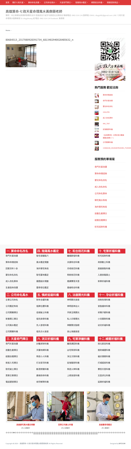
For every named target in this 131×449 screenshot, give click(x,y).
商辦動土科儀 (104, 262)
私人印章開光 (73, 319)
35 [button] (69, 432)
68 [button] (37, 433)
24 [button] (49, 432)
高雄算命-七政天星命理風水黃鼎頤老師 (34, 11)
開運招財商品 (112, 2)
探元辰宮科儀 (104, 343)
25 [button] (50, 432)
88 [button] (74, 433)
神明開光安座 (73, 299)
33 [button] (65, 432)
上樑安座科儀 (73, 375)
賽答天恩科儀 (104, 369)
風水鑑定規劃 (42, 262)
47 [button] (91, 432)
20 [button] (41, 432)
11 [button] (25, 432)
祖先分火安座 (42, 331)
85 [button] (69, 433)
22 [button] (45, 432)
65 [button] (124, 432)
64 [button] (122, 432)
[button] (8, 411)
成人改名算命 (108, 118)
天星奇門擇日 (65, 2)
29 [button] (58, 432)
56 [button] (107, 432)
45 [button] (87, 432)
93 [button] (84, 433)
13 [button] (28, 432)
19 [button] (39, 432)
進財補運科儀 (104, 350)
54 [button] (104, 432)
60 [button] (115, 432)
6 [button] (15, 432)
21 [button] (43, 432)
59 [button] (113, 432)
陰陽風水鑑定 (80, 2)
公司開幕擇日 (12, 312)
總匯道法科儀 (96, 2)
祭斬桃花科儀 (73, 275)
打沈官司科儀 (42, 362)
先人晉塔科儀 (42, 325)
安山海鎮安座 (73, 331)
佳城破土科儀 (42, 312)
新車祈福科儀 (104, 281)
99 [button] (95, 433)
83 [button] (65, 433)
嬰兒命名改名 (108, 106)
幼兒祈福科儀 (104, 325)
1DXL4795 (106, 112)
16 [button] (34, 432)
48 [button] (93, 432)
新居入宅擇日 (12, 362)
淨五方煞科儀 (73, 356)
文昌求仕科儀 (104, 375)
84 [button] (67, 433)
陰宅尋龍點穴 (42, 256)
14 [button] (30, 432)
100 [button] (96, 433)
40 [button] (78, 432)
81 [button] (61, 433)
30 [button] (60, 432)
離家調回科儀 (73, 343)
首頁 (7, 2)
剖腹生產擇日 (101, 213)
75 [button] (50, 433)
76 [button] (52, 433)
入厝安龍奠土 (104, 275)
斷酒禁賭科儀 (42, 369)
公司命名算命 (101, 193)
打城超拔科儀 (104, 362)
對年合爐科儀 (42, 299)
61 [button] (117, 432)
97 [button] (91, 433)
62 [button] (119, 432)
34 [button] (67, 432)
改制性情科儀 (104, 299)
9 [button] (21, 432)
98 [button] (93, 433)
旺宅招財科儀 (101, 227)
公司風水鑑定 (12, 325)
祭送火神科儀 (73, 369)
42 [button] (82, 432)
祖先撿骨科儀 (42, 319)
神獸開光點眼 (73, 325)
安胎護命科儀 (104, 306)
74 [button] (49, 433)
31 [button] (61, 432)
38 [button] (74, 432)
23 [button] (47, 432)
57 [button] (109, 432)
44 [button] (85, 432)
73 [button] (47, 433)
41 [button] (80, 432)
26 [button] (52, 432)
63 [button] (120, 432)
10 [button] (23, 432)
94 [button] (85, 433)
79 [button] (58, 433)
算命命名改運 (33, 2)
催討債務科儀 (104, 356)
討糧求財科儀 (42, 343)
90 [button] (78, 433)
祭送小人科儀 (42, 356)
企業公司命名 (12, 299)
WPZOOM (122, 443)
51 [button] (98, 432)
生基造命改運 (12, 287)
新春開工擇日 (12, 319)
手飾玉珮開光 (73, 312)
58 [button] (111, 432)
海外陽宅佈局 (101, 207)
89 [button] (76, 433)
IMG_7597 (106, 124)
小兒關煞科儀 (104, 319)
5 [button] (14, 432)
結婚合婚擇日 (101, 220)
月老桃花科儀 (73, 268)
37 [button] (72, 432)
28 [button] (56, 432)
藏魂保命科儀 (42, 375)
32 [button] (63, 432)
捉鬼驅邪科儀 (108, 129)
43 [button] (84, 432)
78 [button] (56, 433)
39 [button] (76, 432)
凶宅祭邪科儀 (73, 350)
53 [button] (102, 432)
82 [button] (63, 433)
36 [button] (71, 432)
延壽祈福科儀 (104, 382)
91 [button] (80, 433)
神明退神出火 (73, 306)
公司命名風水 (49, 2)
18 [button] (37, 432)
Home (8, 30)
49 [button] (95, 432)
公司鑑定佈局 (12, 306)
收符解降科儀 (42, 382)
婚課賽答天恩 (73, 281)
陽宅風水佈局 (101, 200)
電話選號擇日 (12, 382)
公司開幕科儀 (108, 142)
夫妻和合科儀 (73, 262)
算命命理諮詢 (108, 95)
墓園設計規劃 (42, 281)
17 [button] (36, 432)
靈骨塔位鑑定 (42, 287)
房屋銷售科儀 (104, 268)
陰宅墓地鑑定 (42, 275)
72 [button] (45, 433)
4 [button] (12, 432)
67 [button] (36, 433)
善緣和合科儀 (73, 287)
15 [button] (32, 432)
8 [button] (19, 432)
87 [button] (72, 433)
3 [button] (10, 432)
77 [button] (54, 433)
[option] (26, 410)
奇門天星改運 (108, 101)
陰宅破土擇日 (12, 369)
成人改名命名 (101, 187)
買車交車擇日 (12, 375)
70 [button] (41, 433)
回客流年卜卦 (12, 268)
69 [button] (39, 433)
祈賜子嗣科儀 (104, 312)
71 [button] (43, 433)
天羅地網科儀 (42, 350)
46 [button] (89, 432)
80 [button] (60, 433)
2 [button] (8, 432)
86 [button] (71, 433)
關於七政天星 (17, 2)
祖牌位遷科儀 (42, 306)
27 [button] (54, 432)
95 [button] (87, 433)
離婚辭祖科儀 (73, 256)
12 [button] (26, 432)
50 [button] (96, 432)
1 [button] (6, 432)
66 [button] (34, 433)
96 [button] (89, 433)
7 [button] (17, 432)
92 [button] (82, 433)
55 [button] (106, 432)
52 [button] (100, 432)
